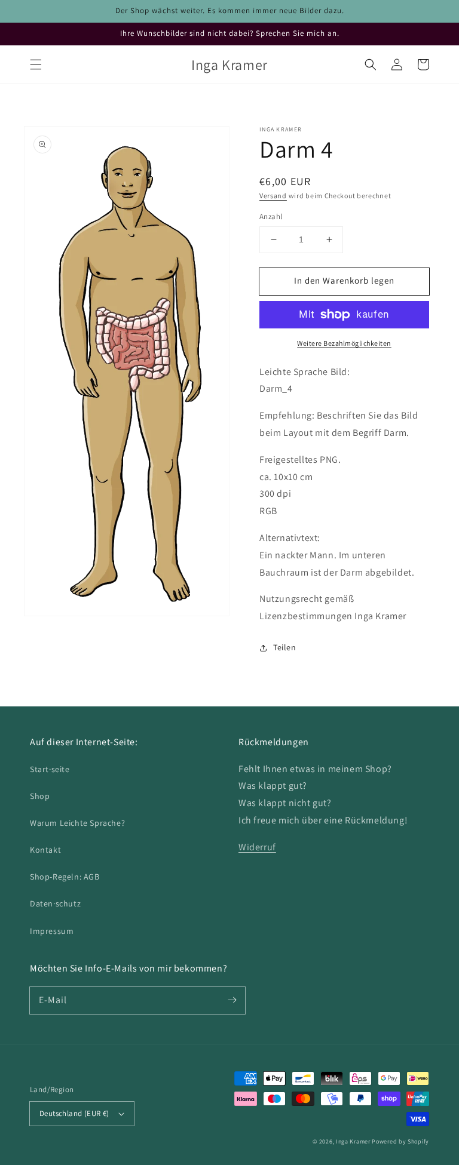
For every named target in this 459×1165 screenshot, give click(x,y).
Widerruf (257, 847)
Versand (273, 195)
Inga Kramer (353, 1141)
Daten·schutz (55, 903)
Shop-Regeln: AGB (65, 876)
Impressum (52, 931)
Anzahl (270, 216)
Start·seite (50, 769)
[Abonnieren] (232, 1000)
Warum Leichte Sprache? (77, 822)
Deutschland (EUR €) (74, 1113)
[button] (36, 64)
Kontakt (45, 849)
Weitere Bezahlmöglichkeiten (344, 343)
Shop (40, 796)
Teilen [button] (284, 647)
